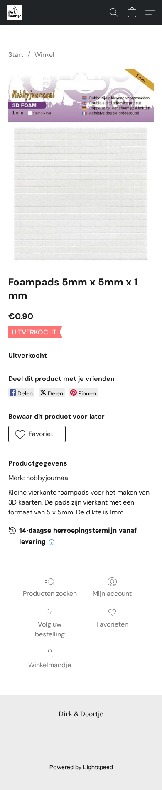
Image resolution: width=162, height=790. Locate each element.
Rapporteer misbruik (98, 753)
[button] (15, 12)
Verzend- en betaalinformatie (60, 741)
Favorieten (112, 624)
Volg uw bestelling (50, 629)
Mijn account (112, 593)
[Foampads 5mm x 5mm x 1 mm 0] (81, 166)
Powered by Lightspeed (81, 767)
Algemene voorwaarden (59, 729)
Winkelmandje (49, 665)
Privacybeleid (117, 729)
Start (15, 54)
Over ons (50, 753)
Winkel (44, 54)
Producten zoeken (50, 593)
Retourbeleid (125, 741)
